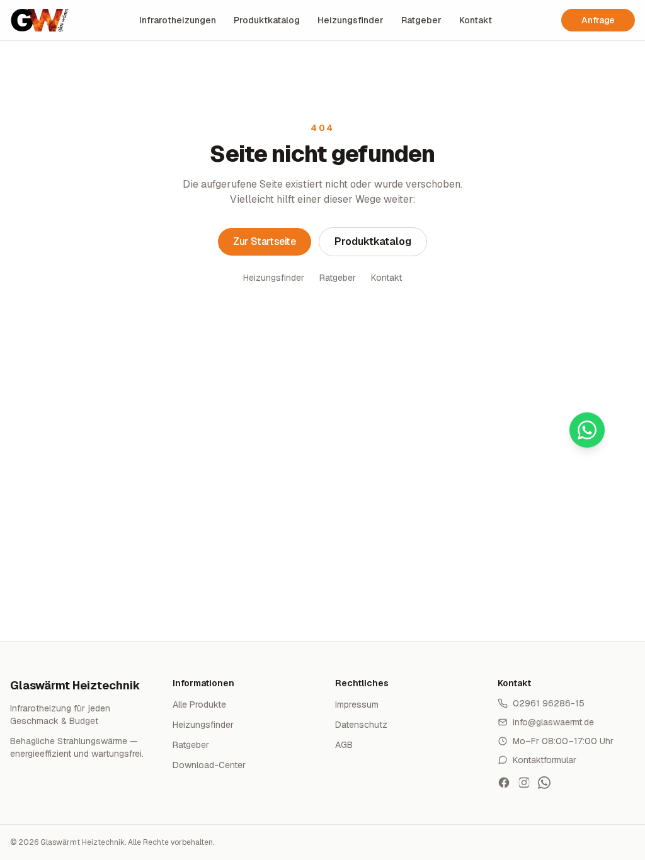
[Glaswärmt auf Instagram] (524, 782)
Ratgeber (421, 20)
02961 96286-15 (549, 703)
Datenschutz (361, 724)
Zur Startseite (264, 241)
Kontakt (475, 20)
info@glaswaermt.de (553, 722)
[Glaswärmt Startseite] (39, 20)
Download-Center (209, 765)
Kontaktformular (544, 760)
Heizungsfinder (350, 20)
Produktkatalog (267, 20)
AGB (344, 744)
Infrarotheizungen (177, 20)
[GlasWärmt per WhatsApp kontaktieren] (544, 782)
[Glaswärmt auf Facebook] (504, 782)
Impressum (357, 704)
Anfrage (598, 20)
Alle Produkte (199, 704)
